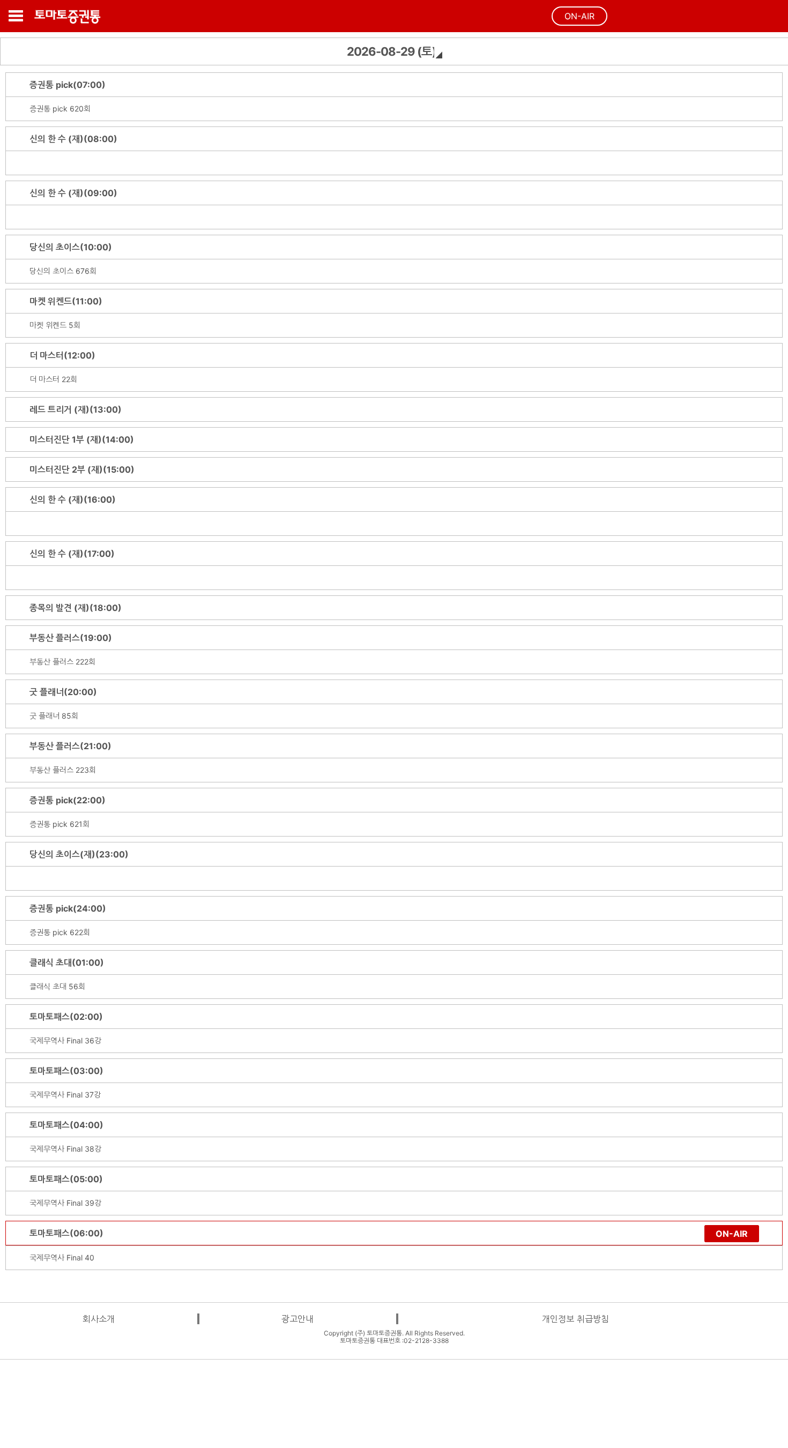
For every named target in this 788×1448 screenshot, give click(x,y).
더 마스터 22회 (53, 379)
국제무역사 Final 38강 (65, 1148)
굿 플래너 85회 (53, 715)
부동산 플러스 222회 (62, 661)
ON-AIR (579, 16)
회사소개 (99, 1318)
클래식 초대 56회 (57, 986)
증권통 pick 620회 (60, 108)
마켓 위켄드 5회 (54, 325)
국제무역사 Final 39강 (65, 1202)
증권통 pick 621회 (59, 824)
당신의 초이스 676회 (62, 270)
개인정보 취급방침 (575, 1318)
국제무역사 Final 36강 (65, 1040)
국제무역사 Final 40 (61, 1257)
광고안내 (297, 1318)
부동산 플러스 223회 (62, 769)
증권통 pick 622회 (59, 932)
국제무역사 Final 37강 (65, 1094)
